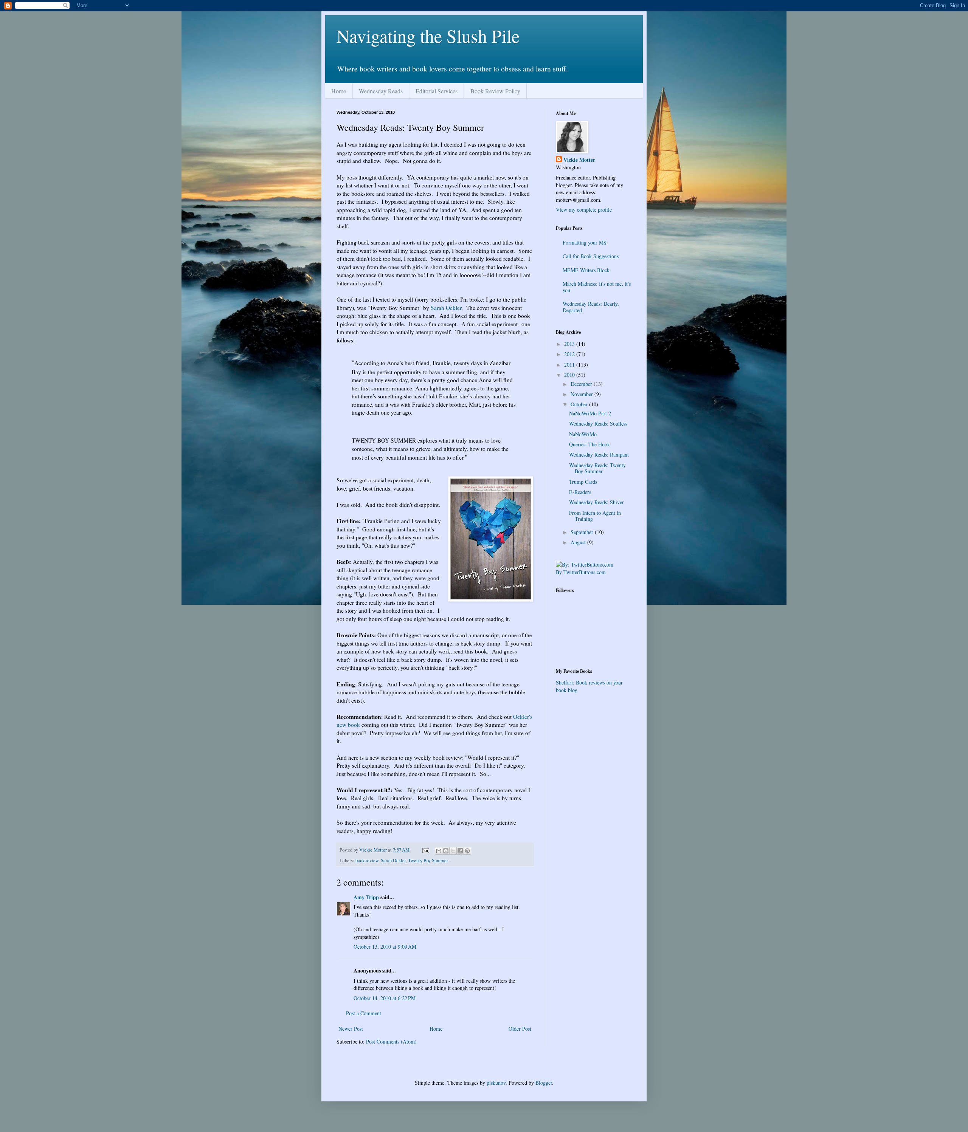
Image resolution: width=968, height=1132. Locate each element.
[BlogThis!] (446, 851)
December (582, 383)
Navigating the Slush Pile (428, 35)
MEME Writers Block (586, 270)
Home (338, 91)
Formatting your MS (585, 242)
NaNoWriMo (583, 434)
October (580, 404)
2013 (570, 343)
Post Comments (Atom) (391, 1041)
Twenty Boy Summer (428, 860)
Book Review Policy (495, 91)
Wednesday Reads (381, 91)
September (583, 532)
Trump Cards (583, 481)
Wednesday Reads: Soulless (598, 423)
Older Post (520, 1028)
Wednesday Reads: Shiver (596, 502)
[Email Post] (425, 850)
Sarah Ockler (446, 307)
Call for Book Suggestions (591, 256)
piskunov (496, 1082)
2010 (570, 374)
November (582, 394)
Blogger (543, 1082)
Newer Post (350, 1028)
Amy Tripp (366, 897)
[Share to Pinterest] (467, 851)
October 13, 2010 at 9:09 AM (385, 946)
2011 (570, 364)
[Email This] (438, 851)
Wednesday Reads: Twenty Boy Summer (597, 468)
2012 (570, 354)
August (579, 542)
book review (367, 860)
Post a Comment (363, 1013)
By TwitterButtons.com (581, 572)
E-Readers (580, 492)
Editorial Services (437, 91)
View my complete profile (584, 209)
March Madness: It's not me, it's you (597, 287)
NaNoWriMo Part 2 (590, 413)
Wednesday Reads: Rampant (599, 454)
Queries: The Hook (589, 444)
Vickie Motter (579, 160)
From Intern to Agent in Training (595, 516)
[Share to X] (453, 851)
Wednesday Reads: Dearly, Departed (591, 307)
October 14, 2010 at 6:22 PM (385, 998)
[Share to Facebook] (460, 851)
